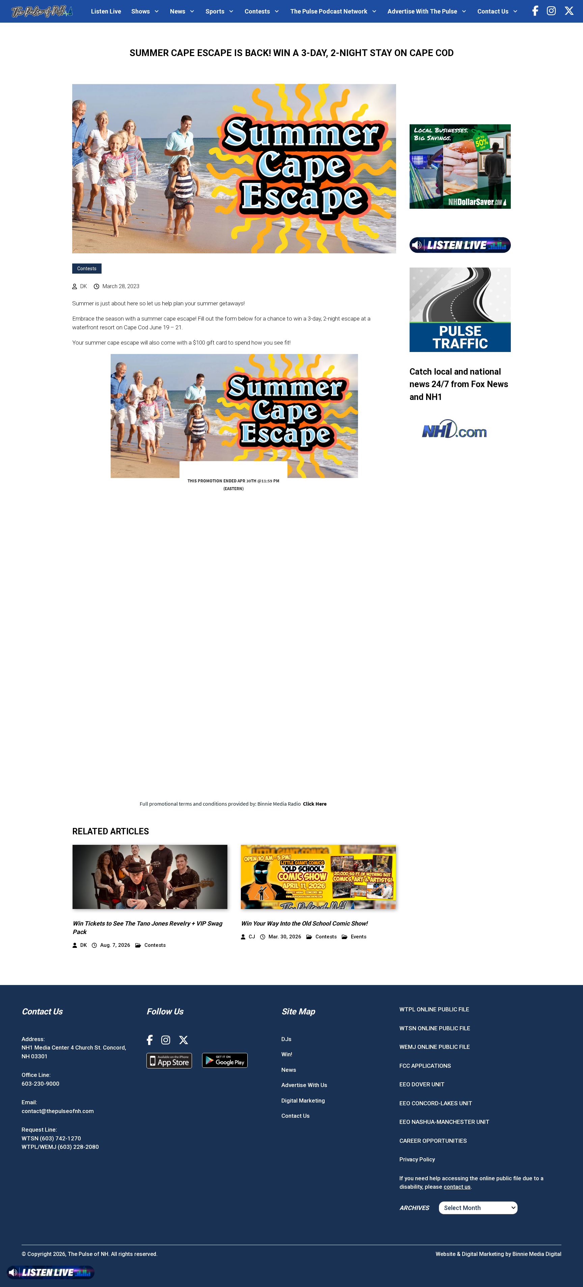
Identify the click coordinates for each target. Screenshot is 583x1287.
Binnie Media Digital (536, 1254)
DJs (286, 1039)
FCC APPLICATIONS (425, 1065)
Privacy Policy (417, 1159)
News (177, 11)
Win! (286, 1054)
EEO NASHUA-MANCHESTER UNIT (444, 1121)
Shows (140, 11)
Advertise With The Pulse (422, 11)
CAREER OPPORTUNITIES (433, 1140)
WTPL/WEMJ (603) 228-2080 (60, 1146)
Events (358, 936)
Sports (214, 11)
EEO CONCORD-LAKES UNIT (435, 1103)
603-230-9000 (40, 1083)
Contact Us (492, 11)
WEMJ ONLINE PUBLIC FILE (434, 1046)
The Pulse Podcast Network (328, 11)
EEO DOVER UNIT (422, 1084)
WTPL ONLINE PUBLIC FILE (434, 1009)
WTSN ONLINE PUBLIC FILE (434, 1028)
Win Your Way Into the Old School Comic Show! (304, 923)
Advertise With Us (304, 1085)
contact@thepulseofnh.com (58, 1111)
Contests (257, 11)
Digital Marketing (303, 1100)
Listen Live (106, 11)
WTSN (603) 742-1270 (51, 1138)
